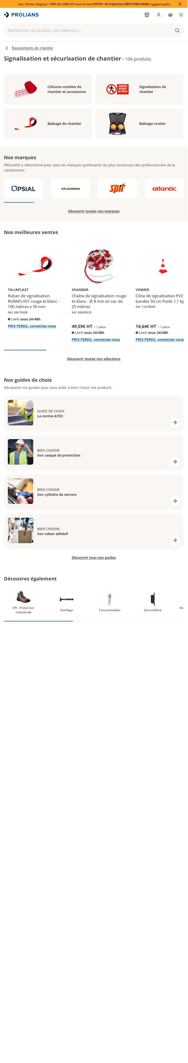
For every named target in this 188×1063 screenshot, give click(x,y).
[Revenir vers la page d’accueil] (22, 15)
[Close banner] (180, 4)
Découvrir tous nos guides (94, 557)
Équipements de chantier (32, 48)
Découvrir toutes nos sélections (93, 358)
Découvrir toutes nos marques (93, 211)
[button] (94, 30)
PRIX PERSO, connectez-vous (32, 326)
